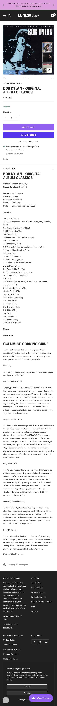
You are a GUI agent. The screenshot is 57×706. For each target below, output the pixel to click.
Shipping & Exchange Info (19, 564)
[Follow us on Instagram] (40, 642)
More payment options (28, 141)
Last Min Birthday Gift (12, 649)
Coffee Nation (9, 640)
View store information (14, 154)
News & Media (37, 587)
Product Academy (38, 597)
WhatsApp (7, 627)
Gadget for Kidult (10, 659)
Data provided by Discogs (13, 554)
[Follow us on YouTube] (46, 642)
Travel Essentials (10, 644)
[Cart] (52, 15)
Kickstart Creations (11, 654)
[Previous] (4, 78)
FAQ (33, 606)
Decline (27, 693)
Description (9, 169)
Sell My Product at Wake (41, 602)
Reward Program (38, 592)
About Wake (36, 583)
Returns (34, 611)
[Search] (9, 15)
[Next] (53, 78)
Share (5, 159)
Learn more (36, 6)
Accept (27, 686)
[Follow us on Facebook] (34, 642)
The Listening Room (13, 83)
